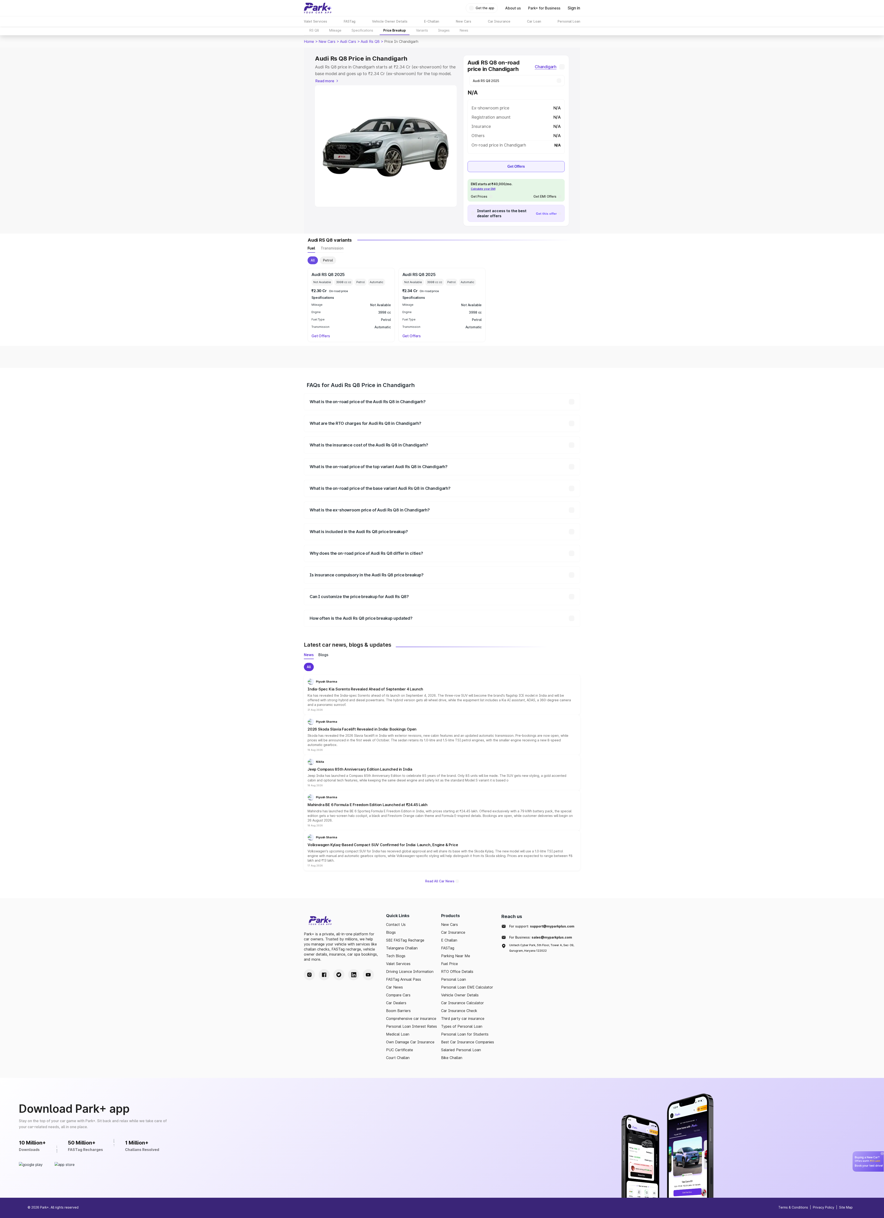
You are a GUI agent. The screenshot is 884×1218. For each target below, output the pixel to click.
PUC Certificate (399, 1050)
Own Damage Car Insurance (410, 1042)
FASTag (447, 948)
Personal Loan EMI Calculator (467, 987)
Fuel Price (449, 963)
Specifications (362, 30)
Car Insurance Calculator (462, 1003)
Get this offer (546, 213)
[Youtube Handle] (368, 974)
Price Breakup (394, 30)
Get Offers (516, 166)
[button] (442, 695)
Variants (422, 30)
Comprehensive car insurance (411, 1018)
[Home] (318, 8)
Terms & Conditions (793, 1207)
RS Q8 (314, 30)
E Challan (449, 940)
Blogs (391, 932)
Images (444, 30)
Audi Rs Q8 (370, 41)
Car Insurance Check (459, 1010)
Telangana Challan (402, 948)
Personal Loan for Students (465, 1034)
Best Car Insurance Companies (467, 1042)
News (464, 30)
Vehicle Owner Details (460, 995)
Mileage (335, 30)
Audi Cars (348, 41)
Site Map (846, 1207)
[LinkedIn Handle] (353, 974)
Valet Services (398, 963)
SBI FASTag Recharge (405, 940)
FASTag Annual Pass (403, 979)
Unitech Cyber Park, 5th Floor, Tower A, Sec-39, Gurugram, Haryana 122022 (541, 947)
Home (309, 41)
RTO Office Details (457, 971)
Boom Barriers (398, 1010)
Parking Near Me (455, 956)
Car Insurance (453, 932)
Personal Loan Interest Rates (411, 1026)
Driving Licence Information (409, 971)
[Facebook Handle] (324, 974)
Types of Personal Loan (461, 1026)
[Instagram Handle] (309, 974)
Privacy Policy (823, 1207)
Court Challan (398, 1057)
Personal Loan (453, 979)
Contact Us (396, 924)
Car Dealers (396, 1003)
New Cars (327, 41)
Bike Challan (451, 1057)
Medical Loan (397, 1034)
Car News (394, 987)
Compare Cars (398, 995)
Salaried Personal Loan (461, 1050)
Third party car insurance (462, 1018)
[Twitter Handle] (338, 974)
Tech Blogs (395, 956)
